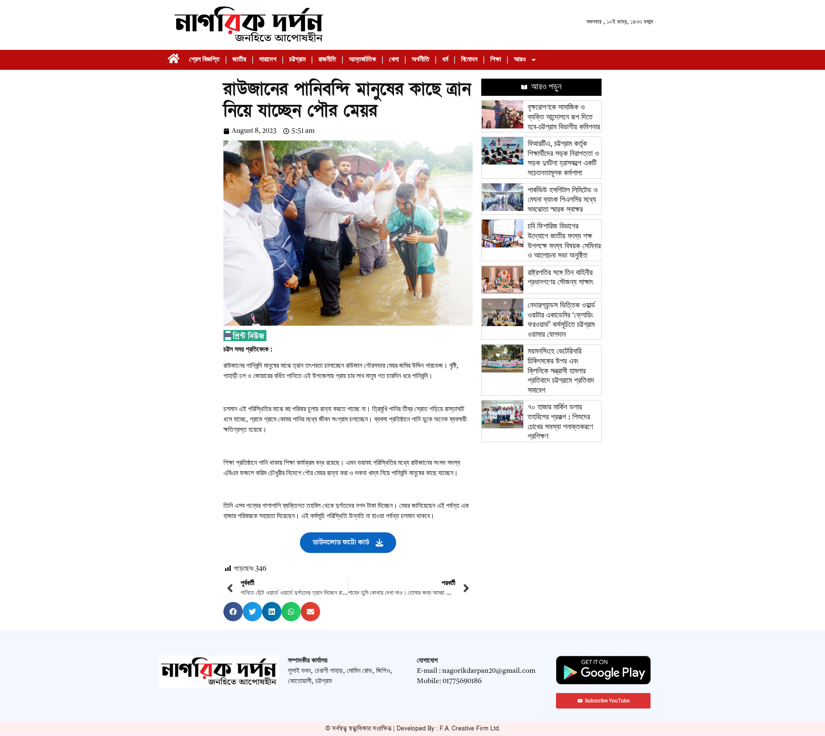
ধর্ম (445, 59)
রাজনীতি (327, 59)
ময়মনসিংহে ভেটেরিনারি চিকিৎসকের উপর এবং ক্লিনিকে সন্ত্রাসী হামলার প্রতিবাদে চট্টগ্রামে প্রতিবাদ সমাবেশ (561, 371)
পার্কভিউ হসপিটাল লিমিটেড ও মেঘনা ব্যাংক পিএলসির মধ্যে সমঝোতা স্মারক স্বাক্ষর (563, 200)
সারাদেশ (267, 59)
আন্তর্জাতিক (362, 59)
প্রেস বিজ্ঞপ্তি (204, 59)
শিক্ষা (495, 59)
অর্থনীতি (420, 59)
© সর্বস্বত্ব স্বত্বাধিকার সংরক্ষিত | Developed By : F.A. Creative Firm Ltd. (412, 728)
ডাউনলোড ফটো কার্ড (341, 542)
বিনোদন (469, 59)
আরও (520, 59)
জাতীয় (239, 59)
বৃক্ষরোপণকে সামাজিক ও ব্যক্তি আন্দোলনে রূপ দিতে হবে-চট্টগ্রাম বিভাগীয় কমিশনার (564, 117)
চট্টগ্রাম (297, 59)
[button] (233, 611)
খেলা (394, 59)
